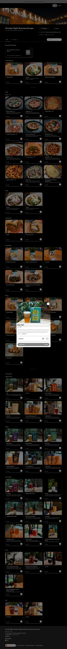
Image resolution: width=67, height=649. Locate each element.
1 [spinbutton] (45, 338)
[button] (33, 312)
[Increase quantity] (47, 339)
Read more (24, 333)
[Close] (48, 304)
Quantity (21, 338)
